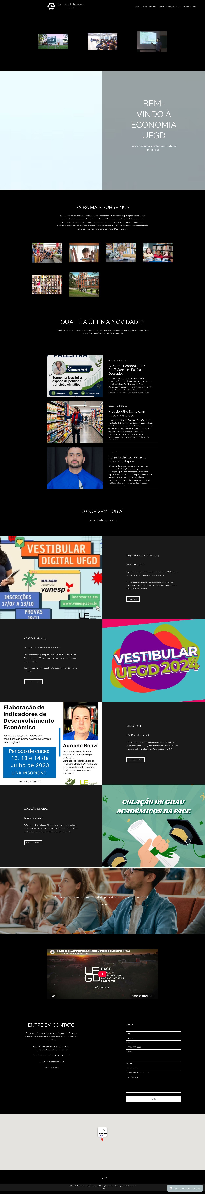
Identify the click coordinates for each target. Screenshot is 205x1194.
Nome (128, 1025)
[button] (135, 759)
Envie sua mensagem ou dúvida (138, 1072)
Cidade (129, 1051)
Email (128, 1034)
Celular (129, 1042)
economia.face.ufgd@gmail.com (51, 1062)
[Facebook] (99, 1178)
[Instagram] (106, 1178)
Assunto (129, 1063)
